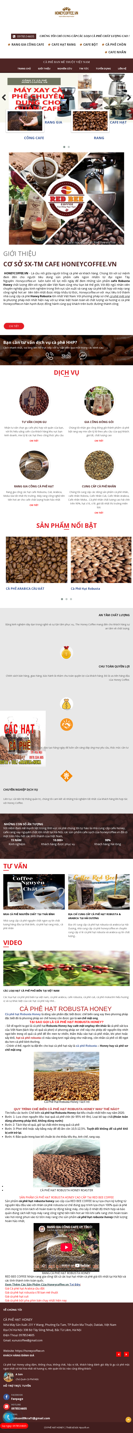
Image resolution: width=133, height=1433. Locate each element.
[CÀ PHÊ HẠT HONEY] (66, 13)
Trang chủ (24, 68)
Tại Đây (74, 1284)
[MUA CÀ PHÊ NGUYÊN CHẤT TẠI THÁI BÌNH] (34, 892)
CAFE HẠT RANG (64, 45)
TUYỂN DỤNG (103, 68)
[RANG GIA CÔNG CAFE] (25, 122)
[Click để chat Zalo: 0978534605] (67, 355)
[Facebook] (83, 355)
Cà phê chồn (115, 45)
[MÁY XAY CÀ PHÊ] (66, 97)
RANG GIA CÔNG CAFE (27, 45)
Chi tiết (14, 326)
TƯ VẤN (15, 866)
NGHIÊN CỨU (64, 68)
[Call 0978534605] (50, 355)
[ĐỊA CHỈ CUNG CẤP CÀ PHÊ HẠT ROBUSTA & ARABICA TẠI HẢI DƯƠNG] (99, 892)
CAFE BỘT (90, 45)
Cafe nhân (117, 52)
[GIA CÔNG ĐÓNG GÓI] (99, 402)
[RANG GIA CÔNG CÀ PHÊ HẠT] (34, 466)
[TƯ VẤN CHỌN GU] (34, 402)
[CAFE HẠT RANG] (90, 122)
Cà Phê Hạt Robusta (85, 589)
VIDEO (12, 942)
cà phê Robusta (86, 1045)
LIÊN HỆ (122, 68)
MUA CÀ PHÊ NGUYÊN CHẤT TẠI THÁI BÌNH (29, 914)
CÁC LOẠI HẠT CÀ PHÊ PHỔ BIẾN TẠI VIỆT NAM (31, 990)
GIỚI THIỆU (44, 68)
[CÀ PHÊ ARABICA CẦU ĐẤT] (35, 560)
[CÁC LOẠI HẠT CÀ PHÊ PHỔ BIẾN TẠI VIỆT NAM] (66, 969)
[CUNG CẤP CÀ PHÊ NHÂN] (99, 466)
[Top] (128, 1420)
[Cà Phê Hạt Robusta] (100, 560)
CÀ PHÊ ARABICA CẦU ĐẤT (25, 589)
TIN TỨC (84, 68)
